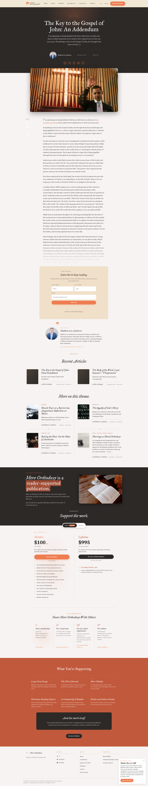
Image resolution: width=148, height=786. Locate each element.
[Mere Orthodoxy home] (33, 4)
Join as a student (103, 647)
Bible (71, 16)
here (61, 130)
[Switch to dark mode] (83, 63)
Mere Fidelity (107, 756)
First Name (55, 285)
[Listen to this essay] (65, 63)
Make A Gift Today (127, 780)
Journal (61, 3)
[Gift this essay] (78, 63)
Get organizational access (82, 646)
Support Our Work (85, 763)
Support (82, 3)
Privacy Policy (84, 772)
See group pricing (62, 647)
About (53, 3)
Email (54, 293)
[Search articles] (101, 3)
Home (46, 3)
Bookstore (83, 766)
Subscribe (74, 302)
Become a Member (117, 3)
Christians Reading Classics (111, 759)
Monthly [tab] (81, 525)
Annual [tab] (69, 525)
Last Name (77, 285)
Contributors (83, 759)
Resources (71, 3)
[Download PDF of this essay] (74, 63)
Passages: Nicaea (108, 763)
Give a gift (39, 647)
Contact (92, 3)
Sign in (106, 3)
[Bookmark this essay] (69, 63)
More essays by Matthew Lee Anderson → (72, 347)
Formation (75, 16)
